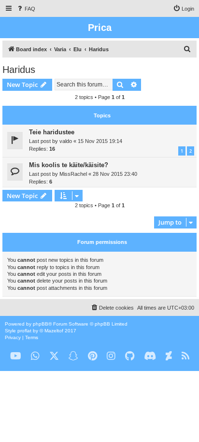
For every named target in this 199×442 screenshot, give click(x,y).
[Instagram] (111, 356)
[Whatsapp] (35, 356)
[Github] (130, 356)
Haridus (18, 69)
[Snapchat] (73, 356)
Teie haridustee (51, 132)
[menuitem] (25, 8)
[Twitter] (54, 356)
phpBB (40, 324)
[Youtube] (16, 356)
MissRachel (73, 174)
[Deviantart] (168, 356)
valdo (65, 141)
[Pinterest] (92, 356)
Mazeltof (53, 330)
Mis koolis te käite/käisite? (68, 165)
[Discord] (150, 356)
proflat (24, 330)
